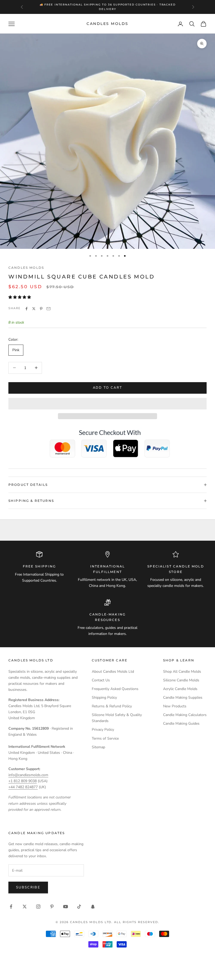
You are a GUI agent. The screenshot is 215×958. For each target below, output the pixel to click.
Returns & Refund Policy (112, 706)
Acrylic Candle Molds (180, 688)
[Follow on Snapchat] (92, 906)
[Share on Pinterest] (41, 309)
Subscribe (28, 887)
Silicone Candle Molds (181, 680)
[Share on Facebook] (26, 309)
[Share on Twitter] (34, 309)
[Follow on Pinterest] (52, 906)
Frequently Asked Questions (115, 688)
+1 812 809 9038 (22, 780)
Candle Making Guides (181, 723)
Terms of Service (105, 738)
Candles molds (26, 268)
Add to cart (107, 387)
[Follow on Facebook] (11, 906)
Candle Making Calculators (185, 714)
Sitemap (98, 747)
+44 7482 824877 (23, 787)
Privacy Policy (103, 729)
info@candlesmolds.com (28, 774)
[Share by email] (48, 309)
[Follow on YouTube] (65, 906)
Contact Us (101, 680)
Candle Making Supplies (182, 697)
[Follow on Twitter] (24, 906)
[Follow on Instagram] (38, 906)
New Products (174, 706)
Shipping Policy (104, 697)
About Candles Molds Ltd (113, 671)
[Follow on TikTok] (79, 906)
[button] (20, 297)
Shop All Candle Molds (182, 671)
